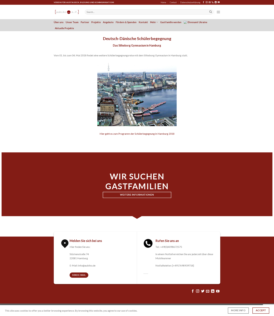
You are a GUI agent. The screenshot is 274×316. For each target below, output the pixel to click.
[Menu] (218, 12)
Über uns (58, 22)
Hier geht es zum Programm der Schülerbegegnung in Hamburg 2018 (137, 133)
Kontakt (143, 22)
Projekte (96, 22)
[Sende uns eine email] (210, 2)
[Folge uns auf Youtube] (219, 2)
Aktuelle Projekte (64, 28)
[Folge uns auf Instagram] (207, 2)
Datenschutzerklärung (190, 2)
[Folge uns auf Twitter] (202, 291)
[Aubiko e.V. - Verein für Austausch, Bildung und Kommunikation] (67, 11)
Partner (85, 22)
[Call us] (213, 2)
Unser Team (72, 22)
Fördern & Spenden (126, 22)
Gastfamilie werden (170, 22)
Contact (173, 2)
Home (163, 2)
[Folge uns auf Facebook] (203, 2)
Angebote (108, 22)
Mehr (153, 22)
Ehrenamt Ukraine (197, 22)
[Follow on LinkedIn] (216, 2)
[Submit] (210, 12)
